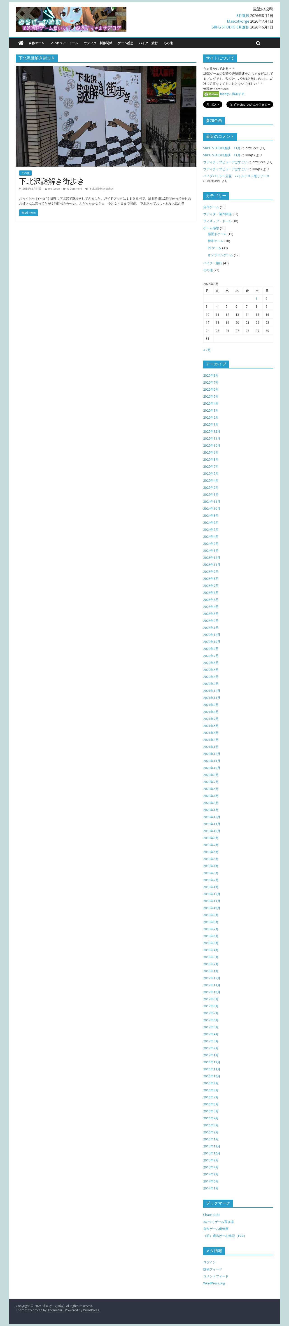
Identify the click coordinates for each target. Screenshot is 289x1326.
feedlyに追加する (232, 94)
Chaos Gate (211, 1215)
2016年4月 (211, 1118)
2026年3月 (211, 410)
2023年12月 (211, 557)
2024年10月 (211, 508)
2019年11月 (211, 824)
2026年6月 (211, 389)
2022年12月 (211, 634)
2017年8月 (211, 1006)
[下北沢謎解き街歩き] (106, 68)
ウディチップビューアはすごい (225, 162)
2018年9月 (211, 915)
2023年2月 (211, 620)
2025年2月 (211, 487)
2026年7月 (211, 382)
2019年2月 (211, 880)
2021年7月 (211, 719)
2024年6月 (211, 522)
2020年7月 (211, 782)
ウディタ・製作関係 (98, 43)
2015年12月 (211, 1146)
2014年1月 (211, 1188)
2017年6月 (211, 1020)
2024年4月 (211, 536)
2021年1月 (211, 747)
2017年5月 (211, 1027)
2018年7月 (211, 929)
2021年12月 (211, 691)
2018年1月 (211, 971)
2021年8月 (211, 712)
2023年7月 (211, 585)
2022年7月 (211, 656)
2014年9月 (211, 1174)
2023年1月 (211, 627)
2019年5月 (211, 859)
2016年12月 (211, 1062)
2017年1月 (211, 1055)
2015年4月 (211, 1167)
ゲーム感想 (125, 43)
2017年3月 (211, 1041)
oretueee (54, 189)
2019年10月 (211, 831)
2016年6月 (211, 1104)
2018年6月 (211, 936)
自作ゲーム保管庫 (215, 1229)
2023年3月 (211, 613)
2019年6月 (211, 852)
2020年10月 (211, 768)
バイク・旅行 (148, 43)
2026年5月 (211, 396)
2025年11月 (211, 438)
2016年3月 (211, 1125)
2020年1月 (211, 810)
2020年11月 (211, 761)
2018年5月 (211, 943)
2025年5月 (211, 473)
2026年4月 (211, 403)
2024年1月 (211, 550)
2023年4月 (211, 606)
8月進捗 (242, 15)
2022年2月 (211, 684)
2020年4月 (211, 796)
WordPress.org (214, 1283)
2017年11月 (211, 985)
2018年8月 (211, 922)
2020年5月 (211, 789)
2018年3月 (211, 957)
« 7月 (207, 350)
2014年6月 (211, 1181)
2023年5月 (211, 599)
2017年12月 (211, 978)
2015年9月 (211, 1160)
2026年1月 (211, 424)
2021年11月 (211, 698)
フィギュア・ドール (64, 43)
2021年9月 (211, 705)
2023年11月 (211, 564)
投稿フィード (212, 1269)
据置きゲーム (217, 234)
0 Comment (74, 189)
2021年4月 (211, 733)
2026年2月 (211, 417)
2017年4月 (211, 1034)
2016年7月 (211, 1097)
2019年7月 (211, 845)
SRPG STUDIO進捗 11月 (221, 148)
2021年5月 (211, 726)
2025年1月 (211, 494)
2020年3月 (211, 803)
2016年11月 (211, 1069)
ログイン (209, 1262)
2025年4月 (211, 480)
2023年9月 (211, 571)
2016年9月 (211, 1083)
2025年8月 (211, 459)
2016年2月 (211, 1132)
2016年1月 (211, 1139)
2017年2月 (211, 1048)
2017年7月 (211, 1013)
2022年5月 (211, 670)
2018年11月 (211, 901)
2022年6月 (211, 663)
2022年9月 (211, 648)
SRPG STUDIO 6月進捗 (230, 27)
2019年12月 (211, 817)
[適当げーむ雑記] (21, 43)
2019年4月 (211, 866)
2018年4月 (211, 950)
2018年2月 (211, 964)
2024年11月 (211, 501)
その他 (168, 43)
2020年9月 (211, 775)
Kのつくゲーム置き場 (218, 1222)
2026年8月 (211, 375)
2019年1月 (211, 887)
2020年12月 (211, 754)
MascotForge (238, 21)
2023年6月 (211, 592)
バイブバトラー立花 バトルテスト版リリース (236, 176)
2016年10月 (211, 1076)
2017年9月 (211, 999)
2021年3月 (211, 740)
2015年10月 (211, 1153)
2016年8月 (211, 1090)
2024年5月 (211, 529)
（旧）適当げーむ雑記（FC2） (225, 1236)
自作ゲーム (36, 43)
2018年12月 (211, 894)
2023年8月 (211, 578)
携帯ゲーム (216, 241)
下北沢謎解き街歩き (52, 181)
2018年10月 (211, 908)
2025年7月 (211, 466)
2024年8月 (211, 515)
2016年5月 (211, 1111)
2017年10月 (211, 992)
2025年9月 (211, 452)
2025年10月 (211, 445)
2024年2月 (211, 543)
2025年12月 (211, 431)
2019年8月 (211, 838)
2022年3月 (211, 677)
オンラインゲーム (220, 255)
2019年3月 (211, 873)
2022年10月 (211, 641)
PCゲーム (214, 248)
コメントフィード (215, 1276)
